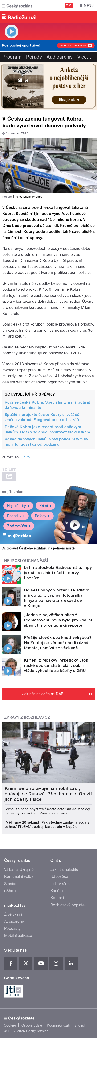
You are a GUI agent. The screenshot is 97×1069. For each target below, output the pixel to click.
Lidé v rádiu (60, 883)
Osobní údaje (31, 1025)
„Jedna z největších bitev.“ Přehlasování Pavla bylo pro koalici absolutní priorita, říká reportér (58, 620)
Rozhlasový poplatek (68, 905)
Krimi (43, 505)
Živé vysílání (17, 526)
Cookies (10, 1025)
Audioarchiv (60, 57)
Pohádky (14, 516)
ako (27, 457)
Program (11, 57)
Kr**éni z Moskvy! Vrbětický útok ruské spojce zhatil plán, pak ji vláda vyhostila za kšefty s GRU (56, 665)
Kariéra (56, 891)
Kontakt (57, 898)
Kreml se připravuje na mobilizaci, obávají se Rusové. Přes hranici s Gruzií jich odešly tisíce (48, 794)
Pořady (34, 57)
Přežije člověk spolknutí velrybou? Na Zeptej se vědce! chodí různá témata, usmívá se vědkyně (58, 642)
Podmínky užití (58, 1025)
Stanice (10, 883)
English (80, 1025)
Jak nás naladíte (64, 869)
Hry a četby (16, 505)
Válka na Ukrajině (19, 869)
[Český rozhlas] (17, 5)
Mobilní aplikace (18, 935)
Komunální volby (18, 876)
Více (84, 57)
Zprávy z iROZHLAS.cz (27, 717)
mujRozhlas (12, 492)
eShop (10, 891)
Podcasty (12, 928)
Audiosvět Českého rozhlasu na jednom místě (38, 548)
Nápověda (59, 876)
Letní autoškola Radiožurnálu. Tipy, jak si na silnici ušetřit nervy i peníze (58, 572)
